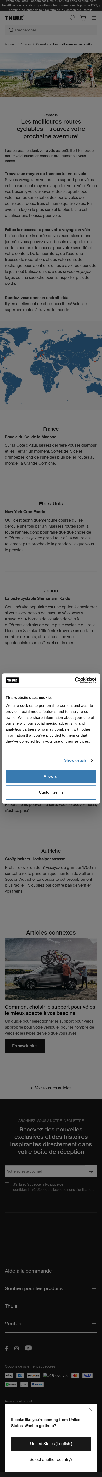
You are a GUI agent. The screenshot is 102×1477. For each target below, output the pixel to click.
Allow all (51, 776)
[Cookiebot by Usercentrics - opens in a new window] (74, 680)
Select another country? (51, 1459)
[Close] (91, 1410)
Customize (48, 792)
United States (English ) (51, 1443)
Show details (75, 760)
